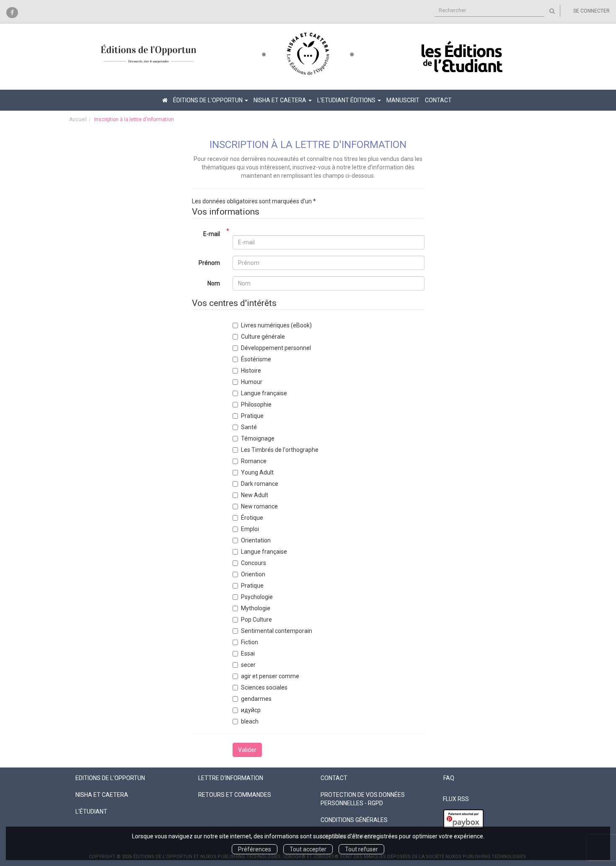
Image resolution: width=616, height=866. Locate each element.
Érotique (252, 517)
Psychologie (257, 597)
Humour (251, 382)
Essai (248, 653)
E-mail (211, 234)
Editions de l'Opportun (110, 778)
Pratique (252, 415)
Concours (253, 563)
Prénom (209, 262)
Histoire (251, 370)
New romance (259, 506)
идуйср (251, 710)
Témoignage (257, 438)
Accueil (78, 119)
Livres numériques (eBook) (276, 325)
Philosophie (256, 404)
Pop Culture (256, 619)
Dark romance (259, 483)
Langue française (264, 393)
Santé (249, 427)
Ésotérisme (256, 359)
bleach (250, 721)
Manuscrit (402, 100)
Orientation (256, 540)
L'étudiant (91, 811)
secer (248, 664)
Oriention (253, 574)
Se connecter (591, 11)
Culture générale (263, 336)
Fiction (249, 642)
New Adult (254, 495)
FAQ (448, 778)
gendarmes (256, 698)
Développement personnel (276, 348)
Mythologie (255, 608)
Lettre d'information (230, 778)
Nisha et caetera (101, 794)
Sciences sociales (264, 687)
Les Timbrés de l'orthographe (279, 449)
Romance (254, 461)
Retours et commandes (234, 794)
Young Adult (257, 472)
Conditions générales (354, 820)
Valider (247, 750)
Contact (438, 100)
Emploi (250, 529)
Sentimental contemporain (276, 630)
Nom (213, 283)
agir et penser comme (270, 676)
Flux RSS (456, 799)
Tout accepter (308, 849)
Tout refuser (361, 849)
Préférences (254, 849)
